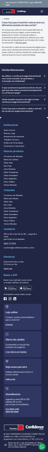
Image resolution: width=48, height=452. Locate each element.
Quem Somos (9, 130)
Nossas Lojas (9, 133)
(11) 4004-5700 (12, 409)
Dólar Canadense (11, 172)
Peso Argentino (10, 178)
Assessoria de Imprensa (14, 136)
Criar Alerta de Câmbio (16, 352)
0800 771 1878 (10, 243)
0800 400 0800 (12, 411)
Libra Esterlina (10, 169)
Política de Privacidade (13, 143)
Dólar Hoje (8, 163)
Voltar (6, 18)
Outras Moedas (10, 185)
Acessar (9, 324)
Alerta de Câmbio (11, 159)
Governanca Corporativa (14, 146)
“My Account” (21, 42)
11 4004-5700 (22, 2)
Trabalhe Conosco (11, 140)
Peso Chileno (9, 182)
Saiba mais (8, 268)
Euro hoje (8, 166)
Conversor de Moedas (13, 156)
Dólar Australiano (11, 175)
